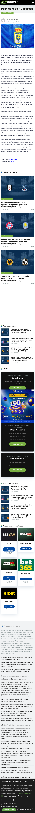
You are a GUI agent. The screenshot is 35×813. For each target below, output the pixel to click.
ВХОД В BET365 (26, 579)
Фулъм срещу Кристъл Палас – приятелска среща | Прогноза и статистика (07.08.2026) (14, 204)
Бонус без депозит (24, 426)
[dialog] (17, 796)
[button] (17, 807)
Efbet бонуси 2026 (17, 458)
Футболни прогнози (7, 12)
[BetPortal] (9, 2)
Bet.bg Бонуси (17, 378)
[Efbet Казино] (9, 598)
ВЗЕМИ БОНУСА (18, 388)
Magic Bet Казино (26, 543)
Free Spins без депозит (12, 426)
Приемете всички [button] (9, 809)
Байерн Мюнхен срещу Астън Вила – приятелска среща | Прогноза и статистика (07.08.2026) (16, 241)
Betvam (9, 543)
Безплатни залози (12, 375)
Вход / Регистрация (9, 549)
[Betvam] (9, 540)
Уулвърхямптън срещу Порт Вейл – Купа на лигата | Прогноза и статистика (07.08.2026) (16, 278)
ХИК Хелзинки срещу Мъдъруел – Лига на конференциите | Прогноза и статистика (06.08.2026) (22, 358)
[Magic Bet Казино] (26, 540)
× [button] (33, 780)
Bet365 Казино (26, 573)
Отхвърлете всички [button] (25, 809)
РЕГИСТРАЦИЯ (26, 548)
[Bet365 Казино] (26, 570)
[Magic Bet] (9, 569)
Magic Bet (9, 572)
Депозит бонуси (23, 375)
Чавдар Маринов (13, 20)
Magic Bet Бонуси (17, 430)
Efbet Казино (9, 601)
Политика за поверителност (24, 793)
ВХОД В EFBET (9, 606)
